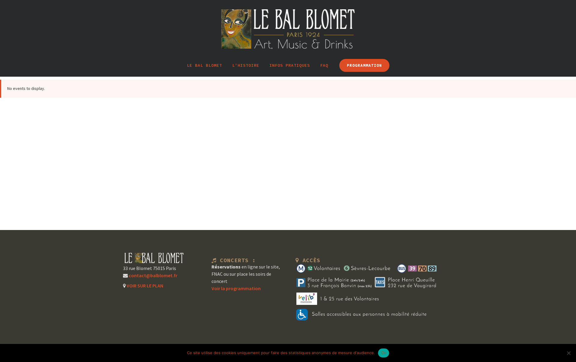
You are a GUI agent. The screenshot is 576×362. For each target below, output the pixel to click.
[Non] (569, 353)
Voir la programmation (236, 288)
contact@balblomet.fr (152, 275)
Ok (383, 352)
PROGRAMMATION (364, 65)
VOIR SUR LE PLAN (144, 286)
